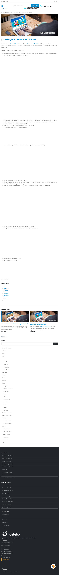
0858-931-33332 (4, 543)
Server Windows (7, 431)
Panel (3, 383)
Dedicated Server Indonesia (8, 477)
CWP (5, 396)
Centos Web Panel (8, 388)
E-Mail (3, 377)
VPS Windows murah (7, 472)
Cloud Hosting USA (6, 461)
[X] (54, 1)
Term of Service (5, 525)
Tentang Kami (5, 517)
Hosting (4, 380)
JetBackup (6, 439)
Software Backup (6, 434)
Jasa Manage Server (6, 507)
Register (3, 1)
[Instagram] (56, 1)
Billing (3, 353)
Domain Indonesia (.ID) (7, 458)
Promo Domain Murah (7, 485)
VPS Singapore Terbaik (7, 475)
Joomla (5, 361)
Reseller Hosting (7, 423)
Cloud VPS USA (5, 469)
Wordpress (6, 369)
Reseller (4, 418)
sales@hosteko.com (5, 557)
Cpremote (6, 437)
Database (4, 372)
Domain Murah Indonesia (8, 455)
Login (7, 1)
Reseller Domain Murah (7, 498)
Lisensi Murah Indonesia (7, 501)
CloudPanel (6, 391)
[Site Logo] (4, 8)
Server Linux (7, 429)
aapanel (6, 386)
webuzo (6, 410)
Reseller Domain (7, 421)
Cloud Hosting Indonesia (7, 464)
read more (3, 331)
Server (3, 426)
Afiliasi (3, 350)
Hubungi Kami (5, 514)
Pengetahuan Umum (6, 415)
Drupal (5, 359)
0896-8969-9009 (4, 545)
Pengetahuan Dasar (6, 412)
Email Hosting (5, 493)
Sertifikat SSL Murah (6, 504)
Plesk (5, 407)
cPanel (5, 394)
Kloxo (5, 404)
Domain (4, 375)
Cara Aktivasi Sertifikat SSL (38, 324)
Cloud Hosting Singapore (7, 466)
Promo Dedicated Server (7, 487)
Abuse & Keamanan (6, 348)
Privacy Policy (5, 522)
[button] (2, 6)
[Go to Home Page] (1, 12)
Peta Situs (4, 519)
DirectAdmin (6, 402)
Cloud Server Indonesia (7, 490)
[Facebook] (52, 1)
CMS (3, 356)
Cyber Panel (7, 399)
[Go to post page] (15, 316)
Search (3, 340)
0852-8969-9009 (4, 542)
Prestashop (6, 367)
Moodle (6, 364)
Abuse (3, 528)
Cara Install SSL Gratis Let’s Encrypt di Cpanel (14, 324)
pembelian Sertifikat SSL (45, 326)
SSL (2, 40)
